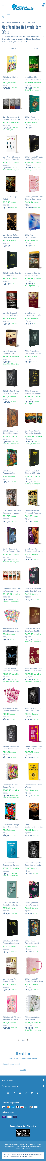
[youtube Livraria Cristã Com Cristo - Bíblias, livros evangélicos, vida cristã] (20, 1093)
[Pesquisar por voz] (3, 16)
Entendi (30, 1157)
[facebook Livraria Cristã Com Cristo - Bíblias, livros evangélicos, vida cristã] (14, 1093)
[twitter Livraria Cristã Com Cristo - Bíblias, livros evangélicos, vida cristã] (32, 1093)
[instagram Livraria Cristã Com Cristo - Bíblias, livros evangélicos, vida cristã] (8, 1093)
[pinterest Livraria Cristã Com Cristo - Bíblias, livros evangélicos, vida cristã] (38, 1093)
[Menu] (3, 6)
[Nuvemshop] (23, 1149)
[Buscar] (42, 14)
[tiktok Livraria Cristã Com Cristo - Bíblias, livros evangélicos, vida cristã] (26, 1093)
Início (3, 23)
